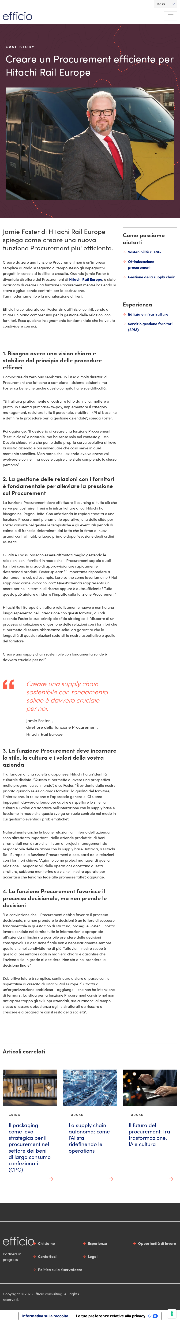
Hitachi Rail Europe (85, 279)
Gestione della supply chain (151, 276)
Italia (161, 4)
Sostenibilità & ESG (144, 251)
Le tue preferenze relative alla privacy (110, 1316)
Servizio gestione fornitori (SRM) (150, 326)
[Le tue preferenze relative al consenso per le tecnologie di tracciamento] (171, 1313)
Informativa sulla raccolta (45, 1316)
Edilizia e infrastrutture (148, 314)
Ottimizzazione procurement (141, 264)
